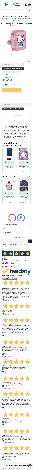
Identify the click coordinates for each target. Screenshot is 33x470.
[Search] (29, 11)
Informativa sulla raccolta (11, 468)
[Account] (25, 5)
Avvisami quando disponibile (13, 68)
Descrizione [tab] (16, 115)
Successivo (14, 278)
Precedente (6, 278)
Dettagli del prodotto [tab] (16, 121)
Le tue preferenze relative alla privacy (18, 465)
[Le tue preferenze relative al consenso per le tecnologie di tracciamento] (30, 467)
